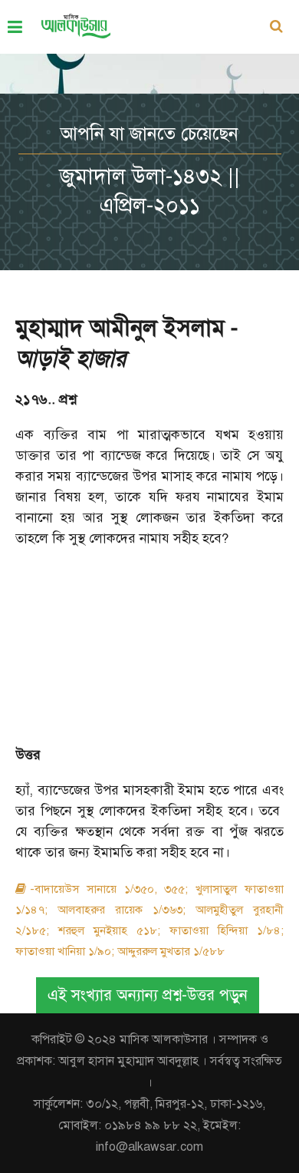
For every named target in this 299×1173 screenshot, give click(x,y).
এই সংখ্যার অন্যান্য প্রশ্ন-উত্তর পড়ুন (148, 995)
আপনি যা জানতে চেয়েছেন (149, 133)
